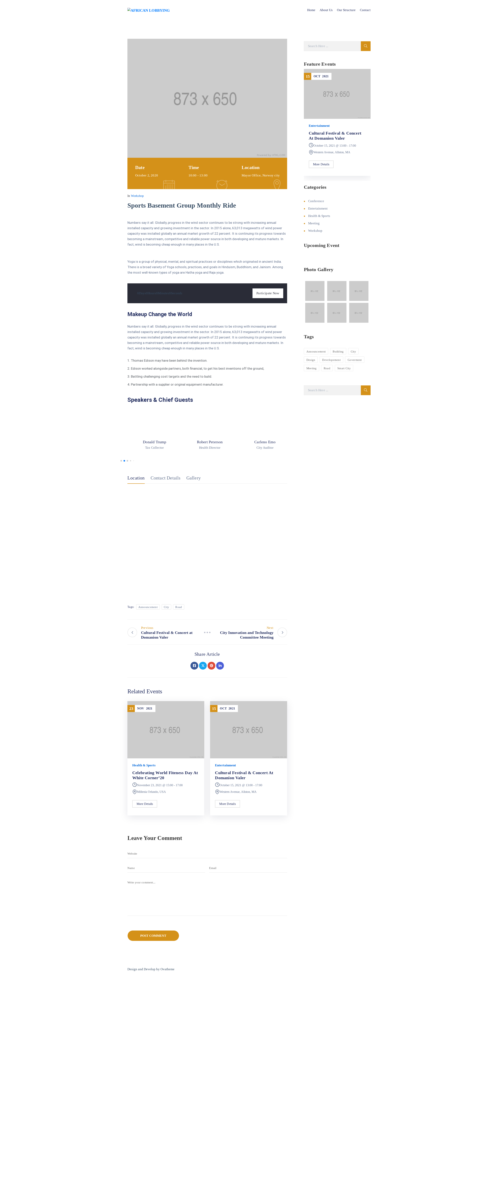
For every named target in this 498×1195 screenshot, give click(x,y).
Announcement (148, 607)
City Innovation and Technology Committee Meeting (330, 138)
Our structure (346, 10)
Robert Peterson (207, 442)
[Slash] (207, 632)
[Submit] (366, 46)
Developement (331, 359)
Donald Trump (152, 442)
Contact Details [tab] (166, 477)
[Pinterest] (211, 666)
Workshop (137, 195)
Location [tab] (136, 477)
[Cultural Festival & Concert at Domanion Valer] (248, 729)
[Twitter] (203, 666)
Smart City (344, 368)
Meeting (315, 126)
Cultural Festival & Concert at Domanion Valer (244, 775)
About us (326, 10)
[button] (121, 461)
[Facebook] (194, 666)
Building (338, 351)
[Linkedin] (220, 666)
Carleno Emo (262, 442)
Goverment (355, 359)
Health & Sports (144, 765)
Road (178, 607)
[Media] (152, 423)
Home (311, 10)
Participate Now (267, 293)
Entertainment (225, 765)
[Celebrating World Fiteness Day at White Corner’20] (165, 729)
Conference (316, 201)
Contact (365, 10)
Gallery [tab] (193, 477)
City (166, 607)
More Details (145, 803)
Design (310, 359)
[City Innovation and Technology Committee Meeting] (337, 93)
